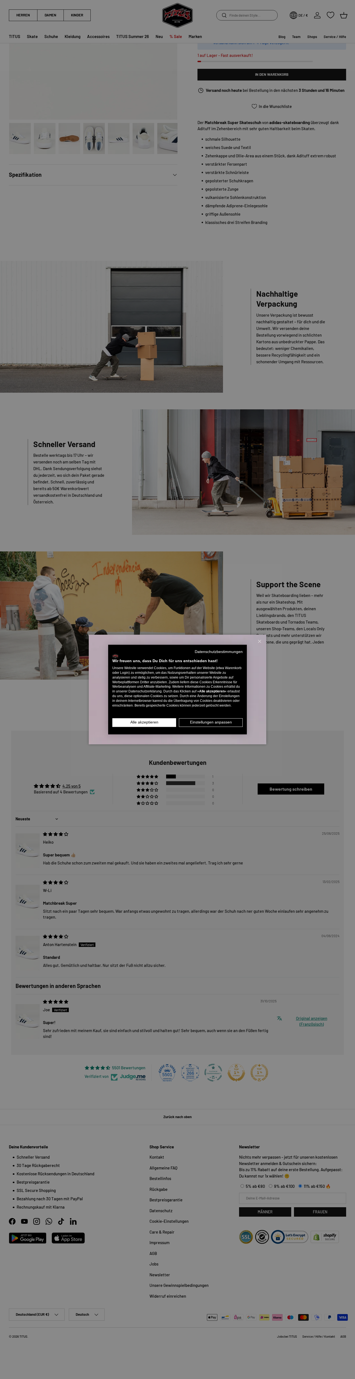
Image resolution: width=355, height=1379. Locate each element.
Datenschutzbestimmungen (219, 652)
